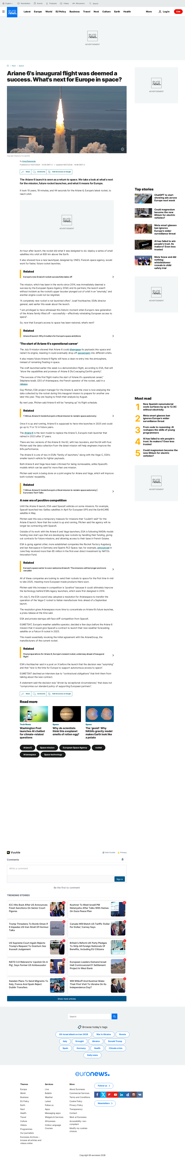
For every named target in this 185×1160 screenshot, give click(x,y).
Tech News (25, 724)
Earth (117, 11)
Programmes (26, 1129)
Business (75, 11)
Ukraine (96, 1041)
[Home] (8, 66)
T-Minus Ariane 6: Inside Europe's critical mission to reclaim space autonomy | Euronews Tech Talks (60, 491)
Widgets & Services (54, 1117)
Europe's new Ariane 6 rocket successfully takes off (47, 277)
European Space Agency (75, 747)
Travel (86, 11)
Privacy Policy (76, 1105)
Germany (81, 1048)
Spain (65, 1048)
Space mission (47, 747)
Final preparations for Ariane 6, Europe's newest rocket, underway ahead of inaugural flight (63, 655)
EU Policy (61, 11)
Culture (106, 11)
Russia (122, 1034)
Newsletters (104, 1103)
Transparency (76, 1109)
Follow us (49, 1105)
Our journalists (27, 1133)
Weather (49, 1097)
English (8, 3)
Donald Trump (115, 1041)
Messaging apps (53, 1113)
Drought (79, 1041)
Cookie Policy (76, 1101)
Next (96, 11)
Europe (38, 11)
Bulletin (48, 1093)
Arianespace (29, 754)
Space (21, 66)
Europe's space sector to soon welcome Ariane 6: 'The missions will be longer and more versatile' (64, 569)
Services (49, 1084)
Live (178, 11)
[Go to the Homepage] (12, 12)
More (72, 1084)
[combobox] (105, 3)
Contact (73, 1113)
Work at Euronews (78, 1117)
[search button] (90, 3)
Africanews (50, 1121)
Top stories (144, 189)
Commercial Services (79, 1093)
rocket (98, 747)
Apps (47, 1109)
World (48, 11)
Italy (65, 1041)
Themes (24, 1084)
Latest (27, 11)
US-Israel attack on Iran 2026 (73, 1034)
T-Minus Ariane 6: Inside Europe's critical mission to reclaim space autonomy (59, 416)
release (23, 384)
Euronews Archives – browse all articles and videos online (30, 1140)
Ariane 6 (27, 747)
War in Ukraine (103, 1034)
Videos (23, 1125)
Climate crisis (115, 1048)
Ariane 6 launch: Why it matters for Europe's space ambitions (52, 336)
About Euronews (77, 1089)
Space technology (53, 754)
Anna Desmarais (29, 161)
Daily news (92, 1055)
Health (127, 11)
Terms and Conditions (80, 1097)
